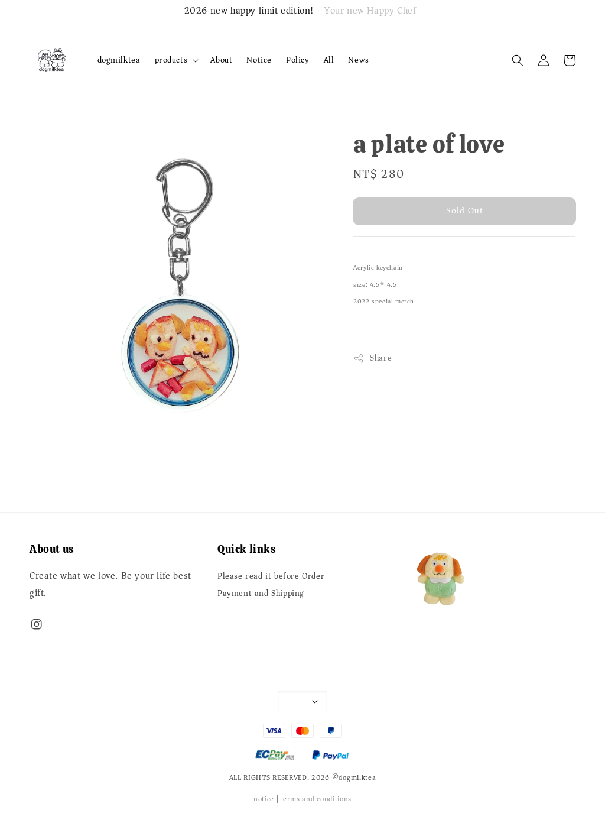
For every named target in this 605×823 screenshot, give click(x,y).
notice (263, 799)
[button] (518, 60)
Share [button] (381, 358)
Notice (259, 60)
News (358, 60)
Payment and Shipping (260, 594)
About (221, 60)
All (329, 60)
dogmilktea (119, 60)
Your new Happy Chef (370, 11)
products (171, 60)
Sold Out (464, 210)
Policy (298, 60)
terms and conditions (316, 799)
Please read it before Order (270, 577)
